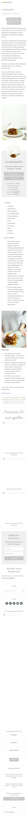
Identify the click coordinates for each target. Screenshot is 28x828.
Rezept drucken (14, 23)
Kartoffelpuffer (14, 399)
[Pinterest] (10, 603)
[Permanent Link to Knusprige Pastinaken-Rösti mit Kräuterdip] (14, 423)
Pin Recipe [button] (15, 178)
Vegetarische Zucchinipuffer (14, 489)
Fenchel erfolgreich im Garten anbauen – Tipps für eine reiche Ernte (14, 785)
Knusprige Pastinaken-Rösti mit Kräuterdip (14, 454)
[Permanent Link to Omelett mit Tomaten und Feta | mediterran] (14, 493)
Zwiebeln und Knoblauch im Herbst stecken (14, 794)
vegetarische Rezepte (15, 402)
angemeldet (11, 576)
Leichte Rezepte (8, 401)
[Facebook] (6, 603)
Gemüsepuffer (6, 399)
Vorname (14, 735)
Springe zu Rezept (14, 19)
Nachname (14, 742)
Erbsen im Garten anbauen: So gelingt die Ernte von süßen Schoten (14, 776)
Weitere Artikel (14, 798)
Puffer (15, 401)
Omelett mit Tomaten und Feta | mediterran (14, 524)
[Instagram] (14, 603)
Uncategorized (15, 13)
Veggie (23, 402)
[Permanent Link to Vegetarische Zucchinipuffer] (14, 459)
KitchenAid (23, 399)
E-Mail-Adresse (14, 750)
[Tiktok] (21, 603)
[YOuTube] (17, 603)
